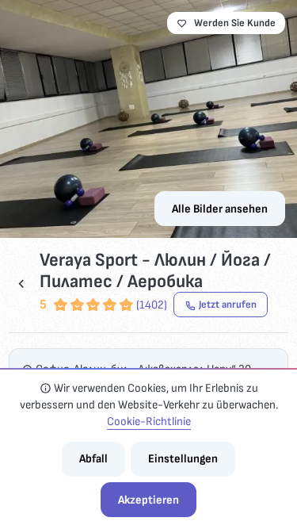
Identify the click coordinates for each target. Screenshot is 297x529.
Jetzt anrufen (228, 304)
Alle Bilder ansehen (220, 209)
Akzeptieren (148, 500)
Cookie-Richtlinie (149, 421)
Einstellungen (183, 458)
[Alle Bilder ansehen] (148, 119)
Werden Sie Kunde (235, 23)
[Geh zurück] (21, 284)
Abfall (93, 458)
